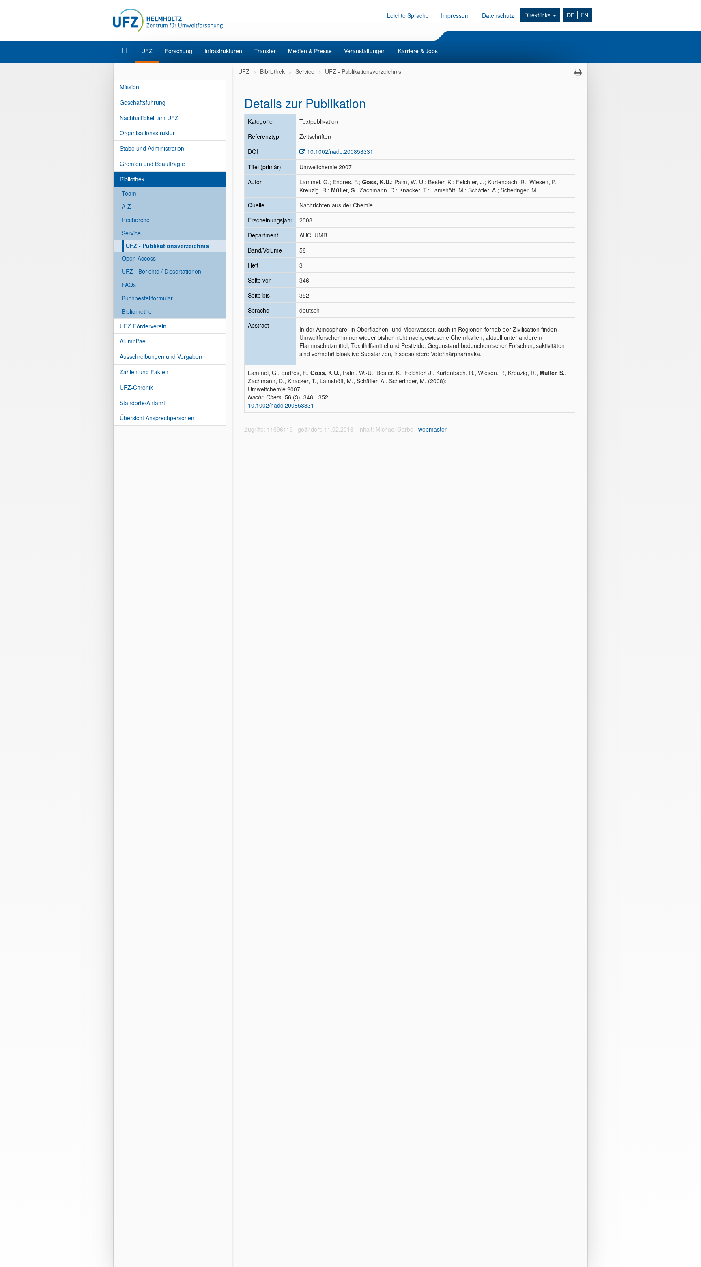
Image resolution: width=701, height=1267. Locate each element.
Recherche (136, 220)
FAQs (129, 285)
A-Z (126, 206)
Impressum (455, 15)
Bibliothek (132, 179)
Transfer (265, 51)
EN (584, 15)
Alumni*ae (133, 341)
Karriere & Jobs (418, 51)
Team (129, 193)
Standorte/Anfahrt (142, 403)
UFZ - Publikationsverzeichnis (167, 246)
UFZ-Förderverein (143, 326)
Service (131, 233)
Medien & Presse (310, 51)
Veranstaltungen (365, 51)
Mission (129, 87)
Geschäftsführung (143, 102)
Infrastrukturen (223, 51)
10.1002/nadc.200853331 (340, 151)
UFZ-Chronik (136, 387)
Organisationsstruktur (147, 133)
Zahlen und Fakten (144, 372)
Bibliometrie (137, 311)
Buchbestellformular (147, 298)
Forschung (178, 51)
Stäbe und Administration (152, 148)
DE (570, 15)
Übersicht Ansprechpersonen (157, 418)
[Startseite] (125, 51)
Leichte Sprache (408, 15)
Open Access (139, 258)
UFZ (147, 51)
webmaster (432, 429)
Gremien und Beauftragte (152, 164)
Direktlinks (538, 15)
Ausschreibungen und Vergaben (161, 356)
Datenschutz (498, 15)
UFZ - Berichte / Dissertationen (161, 271)
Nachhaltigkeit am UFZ (149, 118)
